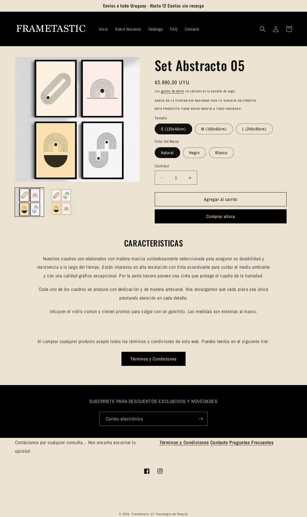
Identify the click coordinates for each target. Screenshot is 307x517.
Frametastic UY (143, 514)
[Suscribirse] (200, 419)
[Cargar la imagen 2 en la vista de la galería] (61, 202)
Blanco (221, 152)
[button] (262, 29)
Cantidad (162, 166)
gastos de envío (172, 91)
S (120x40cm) (173, 129)
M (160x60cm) (214, 129)
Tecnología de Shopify (172, 514)
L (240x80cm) (254, 129)
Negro (194, 152)
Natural (167, 152)
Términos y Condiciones (153, 359)
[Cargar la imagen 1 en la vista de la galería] (29, 202)
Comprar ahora (220, 216)
